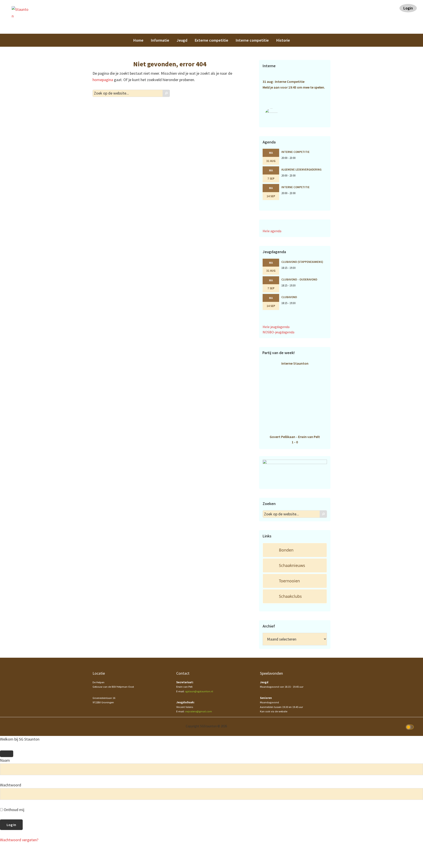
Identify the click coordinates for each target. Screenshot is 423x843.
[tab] (295, 550)
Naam (5, 760)
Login (408, 8)
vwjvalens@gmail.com (198, 711)
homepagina (103, 79)
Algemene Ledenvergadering (301, 169)
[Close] (6, 753)
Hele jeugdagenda (276, 327)
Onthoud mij (13, 809)
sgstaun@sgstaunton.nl (199, 691)
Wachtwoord (10, 784)
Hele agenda (272, 231)
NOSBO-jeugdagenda (278, 332)
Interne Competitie (295, 152)
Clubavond (289, 297)
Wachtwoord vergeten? (19, 839)
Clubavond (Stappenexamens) (302, 262)
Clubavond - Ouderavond (299, 279)
